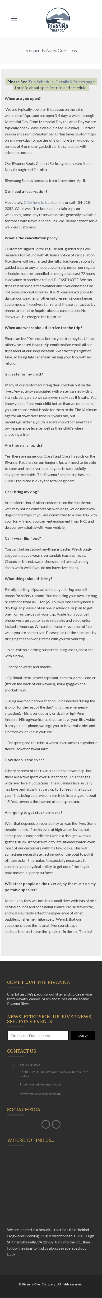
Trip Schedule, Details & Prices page (61, 81)
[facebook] (46, 1124)
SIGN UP (83, 1035)
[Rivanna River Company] (58, 19)
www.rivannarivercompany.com (40, 1093)
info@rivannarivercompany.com (40, 1084)
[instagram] (56, 1124)
